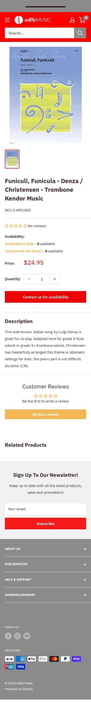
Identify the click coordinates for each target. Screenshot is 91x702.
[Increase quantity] (55, 279)
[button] (16, 226)
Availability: (15, 236)
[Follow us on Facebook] (8, 636)
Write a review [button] (45, 414)
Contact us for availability (45, 296)
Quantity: (13, 279)
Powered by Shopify (19, 689)
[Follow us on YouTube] (26, 636)
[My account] (72, 20)
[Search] (80, 33)
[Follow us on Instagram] (17, 636)
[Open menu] (7, 20)
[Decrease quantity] (29, 279)
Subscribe (46, 523)
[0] (82, 20)
